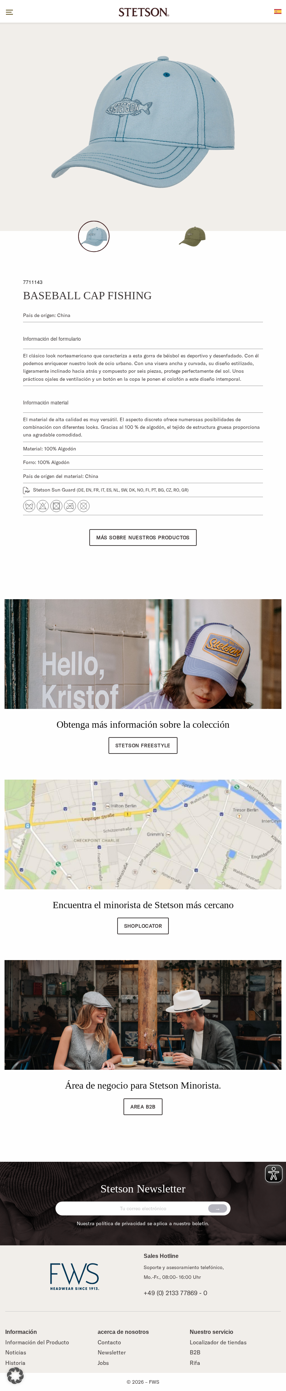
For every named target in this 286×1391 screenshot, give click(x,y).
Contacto (109, 1342)
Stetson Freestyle (143, 745)
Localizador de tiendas (218, 1342)
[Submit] (217, 1208)
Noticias (15, 1352)
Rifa (195, 1362)
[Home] (142, 11)
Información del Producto (37, 1342)
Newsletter (112, 1352)
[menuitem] (277, 11)
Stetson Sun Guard (110, 490)
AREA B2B (143, 1107)
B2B (195, 1352)
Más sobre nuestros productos (143, 537)
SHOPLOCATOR (143, 926)
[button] (15, 1375)
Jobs (103, 1362)
